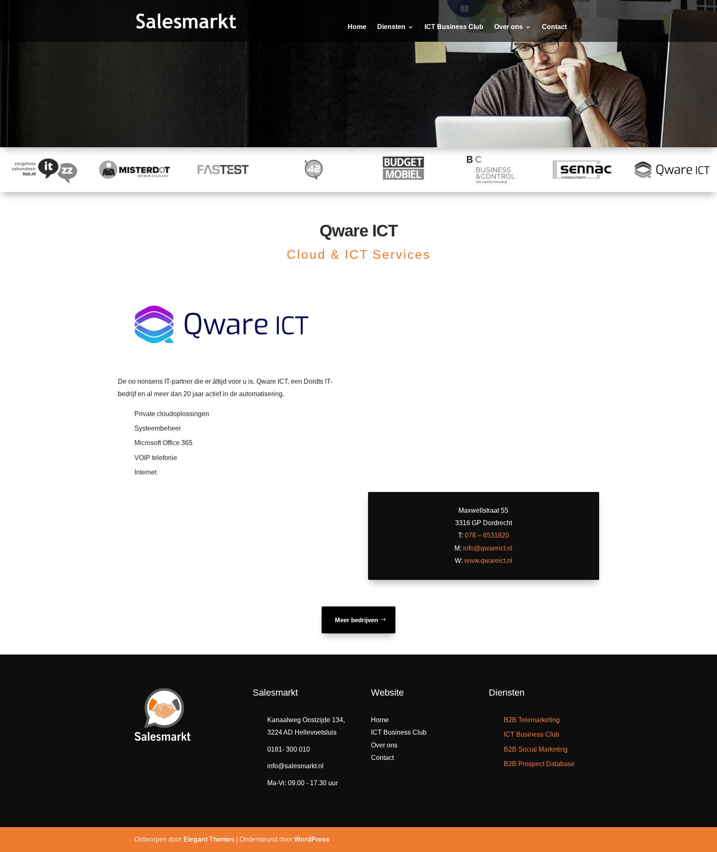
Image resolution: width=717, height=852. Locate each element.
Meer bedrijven (356, 619)
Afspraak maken (274, 115)
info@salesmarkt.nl (295, 765)
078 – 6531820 (487, 535)
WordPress (311, 839)
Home (357, 27)
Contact (554, 27)
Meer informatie (165, 115)
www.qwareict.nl (488, 560)
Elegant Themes (208, 839)
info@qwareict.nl (487, 548)
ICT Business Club (453, 27)
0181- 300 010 (288, 749)
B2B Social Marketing (536, 749)
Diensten (391, 27)
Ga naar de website (481, 452)
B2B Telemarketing (532, 719)
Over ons (508, 27)
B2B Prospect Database (539, 763)
